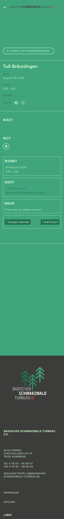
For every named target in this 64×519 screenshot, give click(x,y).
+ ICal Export (50, 222)
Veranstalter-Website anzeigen (25, 192)
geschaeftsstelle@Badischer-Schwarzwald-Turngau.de (25, 475)
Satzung (9, 501)
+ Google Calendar (17, 222)
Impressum (11, 492)
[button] (16, 102)
